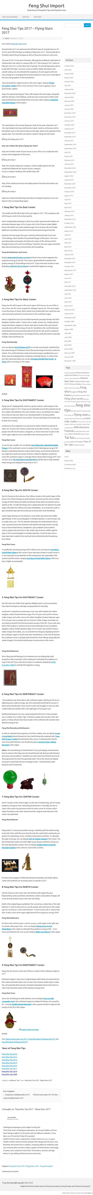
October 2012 (69, 223)
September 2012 (70, 227)
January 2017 (69, 140)
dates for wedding (74, 388)
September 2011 (70, 270)
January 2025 (69, 73)
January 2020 (69, 109)
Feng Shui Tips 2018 (18, 44)
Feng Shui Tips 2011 (9, 1069)
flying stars (81, 414)
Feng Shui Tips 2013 (9, 1063)
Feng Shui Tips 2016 (9, 1054)
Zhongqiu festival (79, 445)
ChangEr (72, 373)
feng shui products (69, 406)
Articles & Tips (14, 1080)
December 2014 (69, 168)
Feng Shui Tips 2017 (32, 1080)
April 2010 (67, 302)
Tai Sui (69, 437)
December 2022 (69, 93)
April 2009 (67, 345)
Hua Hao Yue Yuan (83, 422)
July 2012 (67, 235)
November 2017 (70, 136)
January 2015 (69, 164)
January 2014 (69, 180)
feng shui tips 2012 (76, 411)
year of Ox (67, 442)
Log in (66, 456)
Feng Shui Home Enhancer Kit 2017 (15, 1042)
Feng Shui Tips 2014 (9, 1060)
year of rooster (77, 442)
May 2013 (67, 203)
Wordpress (89, 1193)
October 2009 (69, 321)
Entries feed (68, 460)
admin (7, 38)
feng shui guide (76, 401)
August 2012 (68, 231)
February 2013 (69, 211)
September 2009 (70, 325)
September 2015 (70, 148)
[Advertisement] (77, 42)
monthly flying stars (80, 431)
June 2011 (67, 278)
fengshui (73, 392)
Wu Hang (87, 438)
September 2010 (70, 290)
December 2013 (69, 184)
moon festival (74, 434)
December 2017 (69, 132)
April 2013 (67, 207)
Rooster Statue (84, 434)
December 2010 (69, 286)
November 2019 (70, 117)
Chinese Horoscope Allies (72, 378)
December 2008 (69, 361)
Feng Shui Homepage (10, 17)
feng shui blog (75, 395)
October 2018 (69, 125)
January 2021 (69, 105)
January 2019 (69, 121)
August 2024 (68, 77)
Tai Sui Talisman (79, 438)
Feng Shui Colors (85, 395)
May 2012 (67, 243)
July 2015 (67, 152)
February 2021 (69, 101)
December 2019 (69, 113)
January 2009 (69, 357)
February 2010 (69, 310)
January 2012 (69, 254)
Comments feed (70, 464)
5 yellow (66, 373)
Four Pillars (76, 418)
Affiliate (26, 17)
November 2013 (70, 188)
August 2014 (68, 176)
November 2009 (70, 317)
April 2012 (67, 247)
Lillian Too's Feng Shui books (77, 424)
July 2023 (67, 85)
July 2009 (67, 333)
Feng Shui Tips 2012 (9, 1066)
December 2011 (69, 258)
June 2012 (67, 239)
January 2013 (69, 215)
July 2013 (67, 199)
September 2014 (70, 172)
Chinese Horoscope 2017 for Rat (46, 1095)
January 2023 (69, 89)
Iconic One (66, 1193)
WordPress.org (69, 468)
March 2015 (68, 156)
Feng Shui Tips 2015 (9, 1057)
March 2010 (68, 306)
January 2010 (69, 313)
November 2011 (70, 262)
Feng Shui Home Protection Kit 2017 (41, 1039)
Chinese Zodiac (75, 384)
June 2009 (67, 337)
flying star (71, 415)
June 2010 (67, 298)
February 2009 (69, 353)
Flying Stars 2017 (46, 1080)
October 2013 (69, 191)
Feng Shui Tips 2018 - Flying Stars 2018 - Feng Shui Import (31, 1166)
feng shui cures (73, 398)
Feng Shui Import (46, 5)
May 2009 (67, 341)
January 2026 (69, 66)
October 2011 (69, 266)
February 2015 (69, 160)
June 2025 (67, 70)
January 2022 (69, 97)
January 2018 (69, 129)
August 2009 (68, 329)
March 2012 (68, 251)
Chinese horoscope (84, 375)
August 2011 (68, 274)
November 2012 (70, 219)
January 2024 (69, 81)
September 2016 (70, 144)
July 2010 (67, 294)
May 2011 (67, 282)
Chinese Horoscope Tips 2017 (16, 1039)
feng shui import (86, 401)
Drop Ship (37, 17)
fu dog (82, 418)
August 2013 (68, 195)
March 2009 (68, 349)
